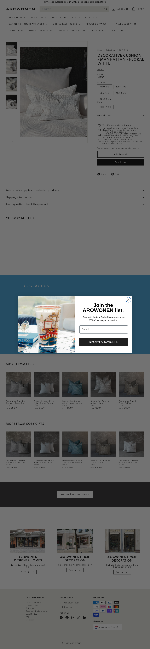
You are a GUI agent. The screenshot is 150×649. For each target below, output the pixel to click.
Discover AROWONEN (103, 341)
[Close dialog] (128, 299)
